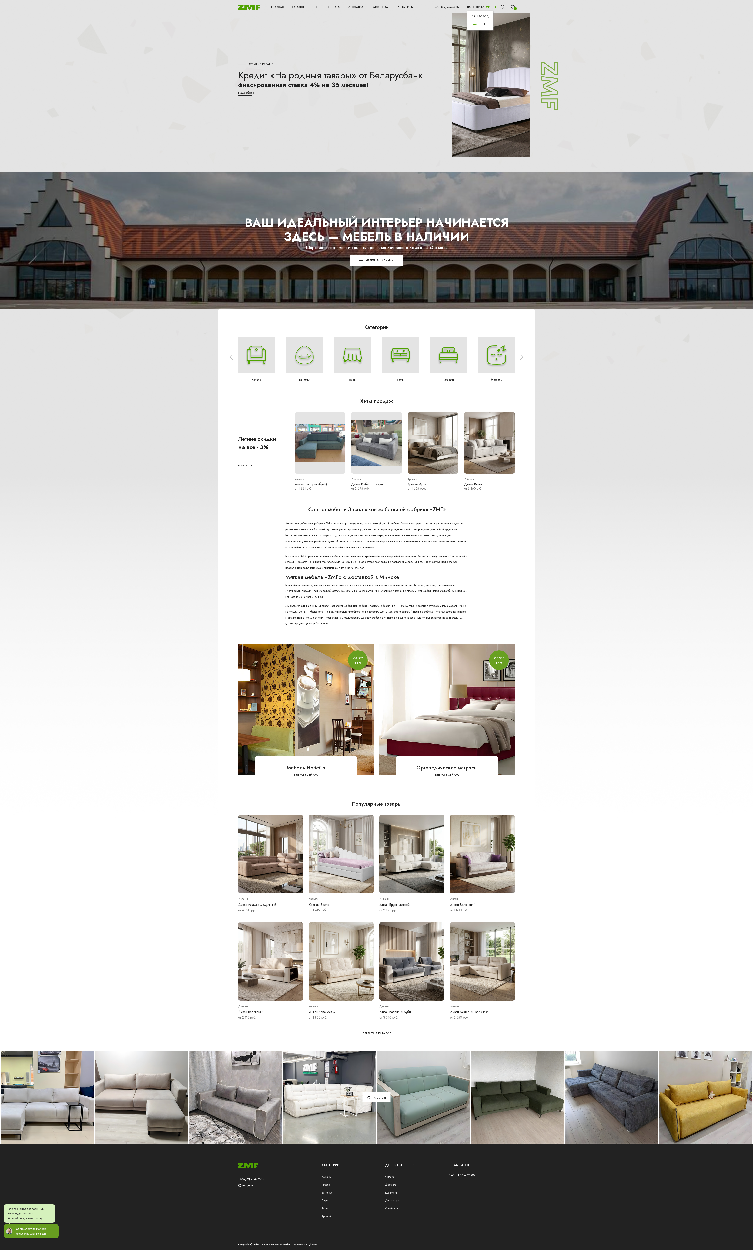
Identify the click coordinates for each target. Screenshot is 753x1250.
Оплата (334, 7)
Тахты (304, 380)
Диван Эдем (473, 484)
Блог (316, 7)
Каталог (298, 7)
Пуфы (256, 380)
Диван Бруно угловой (394, 904)
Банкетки (327, 1192)
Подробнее (246, 93)
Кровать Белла (319, 904)
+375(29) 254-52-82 (447, 7)
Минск (491, 7)
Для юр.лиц (392, 1200)
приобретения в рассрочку (363, 612)
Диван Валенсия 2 (251, 1012)
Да (475, 24)
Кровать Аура (304, 484)
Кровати (352, 380)
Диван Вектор (361, 484)
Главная (277, 7)
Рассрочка (380, 7)
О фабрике (391, 1208)
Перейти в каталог (376, 1033)
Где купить (404, 7)
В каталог (245, 465)
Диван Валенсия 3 (322, 1012)
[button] (231, 357)
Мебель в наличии (497, 380)
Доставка (355, 7)
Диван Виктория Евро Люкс (469, 1012)
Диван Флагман (419, 484)
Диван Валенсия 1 (463, 904)
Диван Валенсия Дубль (395, 1012)
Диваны (326, 1177)
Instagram (247, 1185)
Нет (485, 24)
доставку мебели (371, 618)
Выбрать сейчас (306, 775)
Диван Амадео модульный (257, 904)
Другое (449, 380)
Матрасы (400, 380)
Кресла (326, 1185)
